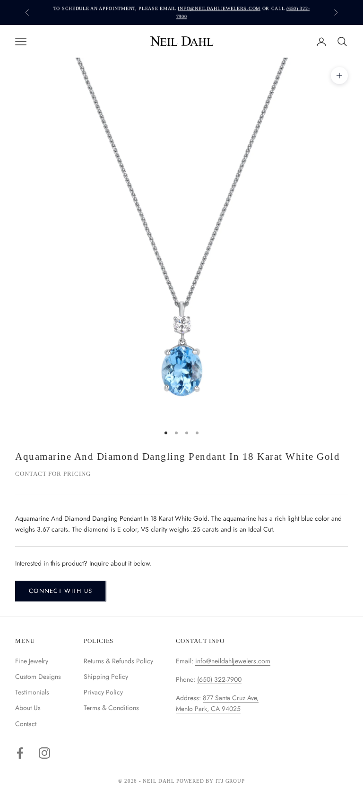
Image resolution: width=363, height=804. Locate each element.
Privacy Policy (103, 692)
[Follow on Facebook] (20, 753)
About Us (28, 707)
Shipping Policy (106, 676)
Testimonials (32, 692)
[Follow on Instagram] (44, 753)
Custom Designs (38, 676)
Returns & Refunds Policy (118, 661)
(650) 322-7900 (219, 679)
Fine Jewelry (31, 661)
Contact (25, 723)
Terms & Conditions (111, 707)
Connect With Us (61, 590)
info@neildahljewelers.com (219, 8)
